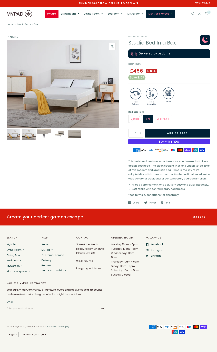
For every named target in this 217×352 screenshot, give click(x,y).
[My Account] (199, 14)
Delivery (46, 260)
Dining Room (92, 13)
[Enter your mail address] (102, 308)
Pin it (167, 202)
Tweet (152, 202)
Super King (163, 118)
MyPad (46, 250)
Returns (46, 265)
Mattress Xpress (159, 13)
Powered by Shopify (58, 326)
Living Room (68, 13)
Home (10, 24)
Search (46, 244)
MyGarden (133, 13)
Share (136, 202)
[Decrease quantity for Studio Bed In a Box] (131, 133)
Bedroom (113, 13)
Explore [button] (198, 217)
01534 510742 (202, 3)
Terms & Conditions (54, 270)
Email (10, 301)
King (148, 118)
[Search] (193, 14)
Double (135, 118)
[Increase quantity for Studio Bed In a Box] (140, 133)
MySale (51, 13)
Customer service (53, 255)
